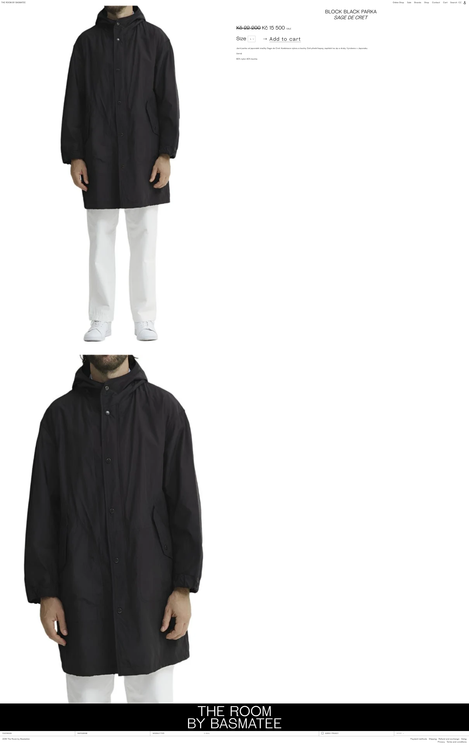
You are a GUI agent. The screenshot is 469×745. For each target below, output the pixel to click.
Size (242, 39)
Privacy (441, 742)
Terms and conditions (457, 742)
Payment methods (418, 739)
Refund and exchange (449, 739)
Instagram (82, 733)
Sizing (464, 739)
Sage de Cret (351, 18)
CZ (459, 3)
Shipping (433, 739)
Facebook (7, 733)
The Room (13, 3)
